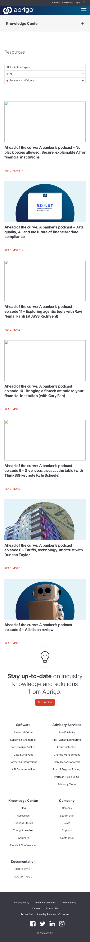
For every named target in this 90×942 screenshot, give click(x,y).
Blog (23, 808)
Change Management (67, 754)
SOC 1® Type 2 (23, 869)
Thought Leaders (23, 830)
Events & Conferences (23, 845)
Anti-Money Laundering (67, 739)
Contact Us (67, 2)
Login (77, 2)
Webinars (23, 837)
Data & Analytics (23, 754)
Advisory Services (66, 725)
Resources (23, 815)
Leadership (67, 815)
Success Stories (23, 823)
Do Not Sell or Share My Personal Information (45, 914)
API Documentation (23, 769)
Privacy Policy (21, 902)
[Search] (84, 3)
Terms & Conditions (45, 902)
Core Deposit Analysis (67, 762)
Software (23, 725)
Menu (83, 10)
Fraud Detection (66, 747)
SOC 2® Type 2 (23, 876)
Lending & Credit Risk (23, 739)
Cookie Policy (69, 902)
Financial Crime (23, 732)
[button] (45, 914)
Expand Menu (82, 23)
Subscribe (45, 702)
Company (67, 801)
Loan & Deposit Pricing (66, 769)
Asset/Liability (66, 732)
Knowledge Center (22, 23)
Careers (56, 2)
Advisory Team (67, 784)
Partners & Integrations (23, 762)
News (66, 823)
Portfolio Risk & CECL (23, 747)
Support (67, 830)
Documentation (23, 862)
